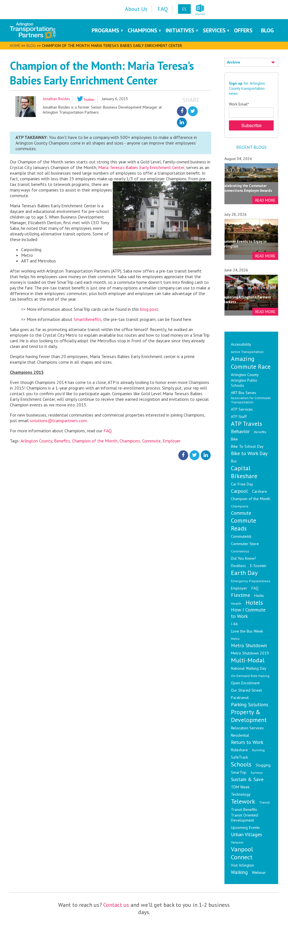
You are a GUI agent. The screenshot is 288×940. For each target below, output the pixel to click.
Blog (31, 45)
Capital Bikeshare (244, 472)
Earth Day (244, 573)
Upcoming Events (245, 827)
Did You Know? (243, 558)
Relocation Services (247, 727)
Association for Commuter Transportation (251, 400)
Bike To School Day (247, 446)
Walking (239, 872)
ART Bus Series (243, 392)
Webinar (259, 872)
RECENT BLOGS (251, 147)
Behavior (240, 431)
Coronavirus (240, 551)
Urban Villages (246, 834)
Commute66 (241, 536)
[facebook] (182, 111)
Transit (264, 802)
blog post (149, 309)
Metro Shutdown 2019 (250, 653)
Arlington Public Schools (244, 383)
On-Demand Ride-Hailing (250, 676)
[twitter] (193, 111)
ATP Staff (239, 416)
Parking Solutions (249, 704)
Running (258, 750)
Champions (130, 441)
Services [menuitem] (214, 30)
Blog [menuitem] (267, 30)
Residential (240, 735)
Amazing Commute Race (251, 362)
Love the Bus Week (247, 631)
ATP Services (242, 409)
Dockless (238, 565)
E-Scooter (258, 565)
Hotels (254, 602)
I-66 (234, 623)
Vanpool (237, 842)
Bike (234, 439)
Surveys (257, 772)
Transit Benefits (244, 809)
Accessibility (241, 344)
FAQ (108, 430)
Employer (172, 441)
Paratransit (240, 697)
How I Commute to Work (248, 612)
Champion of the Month (95, 441)
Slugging (263, 765)
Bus (234, 461)
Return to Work (247, 742)
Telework (243, 801)
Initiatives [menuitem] (180, 30)
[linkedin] (182, 122)
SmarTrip (238, 772)
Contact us (116, 904)
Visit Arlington (242, 865)
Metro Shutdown (249, 645)
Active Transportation (247, 352)
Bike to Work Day (249, 453)
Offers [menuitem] (243, 30)
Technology (241, 794)
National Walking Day (248, 668)
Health (236, 603)
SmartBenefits (87, 319)
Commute (151, 441)
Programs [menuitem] (105, 30)
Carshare (259, 491)
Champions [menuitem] (142, 30)
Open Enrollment (245, 682)
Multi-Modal (248, 660)
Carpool (239, 491)
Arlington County (36, 441)
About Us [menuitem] (136, 9)
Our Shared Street (246, 690)
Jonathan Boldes (56, 98)
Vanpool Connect (242, 853)
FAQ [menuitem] (163, 9)
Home (15, 45)
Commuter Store (245, 543)
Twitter (89, 99)
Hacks (259, 595)
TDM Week (240, 787)
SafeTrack (239, 757)
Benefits (62, 441)
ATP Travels (246, 424)
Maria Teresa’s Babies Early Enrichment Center (141, 167)
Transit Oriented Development (244, 818)
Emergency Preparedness (250, 581)
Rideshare (239, 749)
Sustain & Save (247, 779)
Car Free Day (242, 484)
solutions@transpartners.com (58, 420)
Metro (235, 639)
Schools (241, 764)
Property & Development (249, 716)
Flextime (240, 595)
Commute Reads (243, 524)
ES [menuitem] (184, 9)
